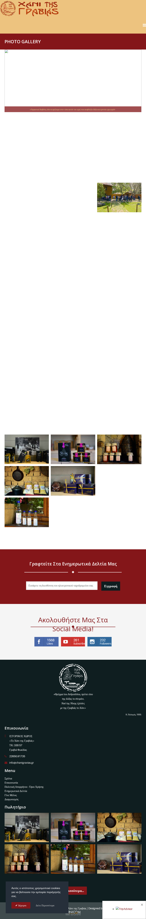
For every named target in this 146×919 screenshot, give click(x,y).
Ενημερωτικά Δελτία (16, 790)
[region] (73, 81)
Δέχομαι (21, 905)
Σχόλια (8, 778)
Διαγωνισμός (12, 799)
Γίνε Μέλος (11, 795)
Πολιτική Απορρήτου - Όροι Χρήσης (24, 786)
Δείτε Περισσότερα (45, 905)
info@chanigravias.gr (21, 762)
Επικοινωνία (11, 782)
